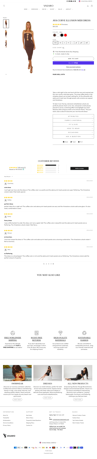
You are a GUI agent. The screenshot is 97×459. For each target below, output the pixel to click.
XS (60, 43)
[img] (8, 181)
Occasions (73, 132)
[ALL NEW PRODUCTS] (78, 373)
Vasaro (48, 5)
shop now (17, 399)
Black (61, 35)
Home (4, 17)
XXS (55, 43)
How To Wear (73, 128)
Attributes (73, 116)
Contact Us (29, 425)
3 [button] (48, 264)
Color (57, 32)
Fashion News (76, 417)
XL (76, 43)
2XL (81, 43)
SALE (60, 9)
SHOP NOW (47, 397)
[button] (57, 24)
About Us (5, 415)
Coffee (54, 35)
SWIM (44, 9)
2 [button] (46, 264)
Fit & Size (73, 124)
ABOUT (69, 9)
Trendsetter (6, 417)
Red (65, 35)
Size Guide (29, 415)
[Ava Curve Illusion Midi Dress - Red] (70, 87)
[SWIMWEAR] (17, 373)
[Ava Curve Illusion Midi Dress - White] (65, 87)
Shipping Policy (30, 423)
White (58, 35)
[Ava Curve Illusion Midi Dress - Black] (68, 87)
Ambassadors (6, 420)
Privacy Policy (7, 425)
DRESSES (35, 9)
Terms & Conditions (8, 423)
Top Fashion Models (78, 420)
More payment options (73, 67)
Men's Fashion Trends (78, 423)
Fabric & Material (73, 120)
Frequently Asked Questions (33, 420)
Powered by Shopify (48, 453)
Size (54, 39)
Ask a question (73, 136)
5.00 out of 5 (22, 167)
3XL (87, 43)
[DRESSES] (47, 373)
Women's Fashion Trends (79, 415)
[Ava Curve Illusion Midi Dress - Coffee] (63, 87)
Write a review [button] (79, 168)
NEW (26, 9)
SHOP (52, 9)
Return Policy (29, 417)
